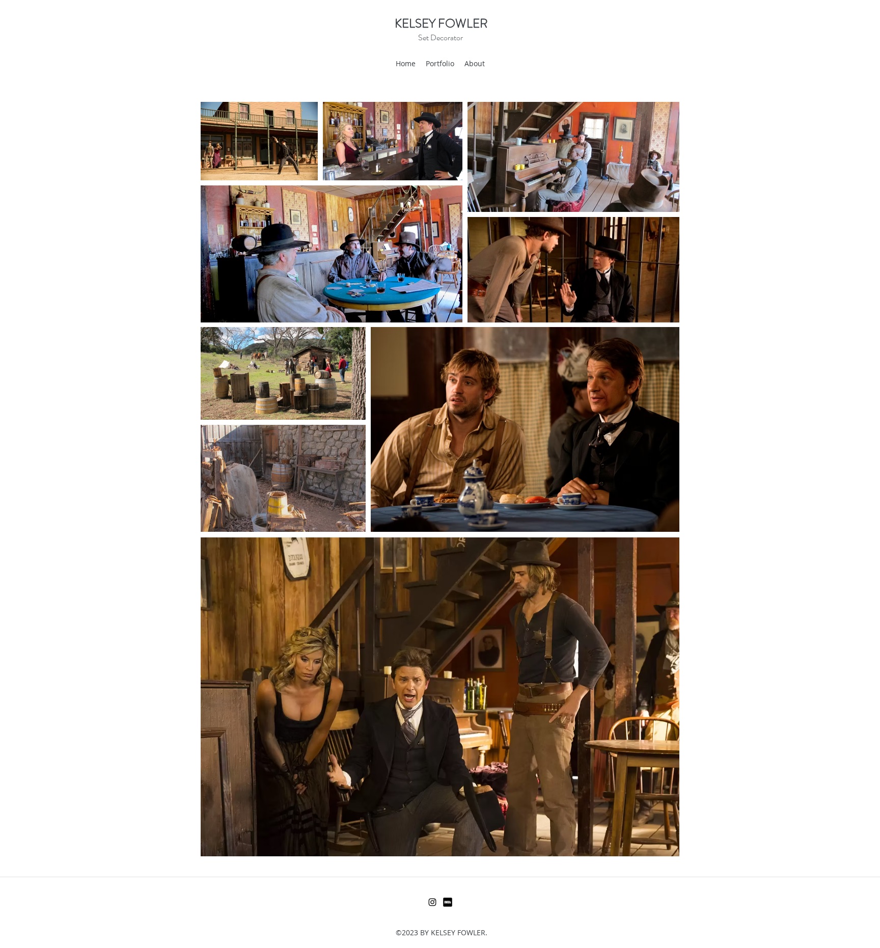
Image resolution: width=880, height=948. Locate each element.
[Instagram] (432, 902)
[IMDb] (448, 902)
